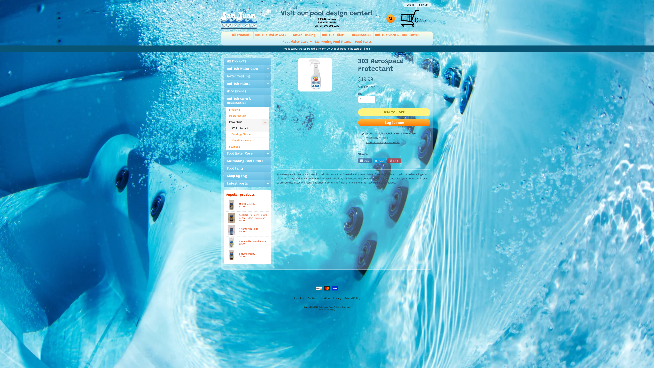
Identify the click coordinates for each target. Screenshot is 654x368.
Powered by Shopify (327, 310)
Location (325, 298)
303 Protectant (239, 128)
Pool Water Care (298, 42)
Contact (312, 298)
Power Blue (249, 122)
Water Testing (306, 36)
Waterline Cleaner (241, 140)
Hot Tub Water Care (273, 36)
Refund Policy (352, 298)
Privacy (337, 298)
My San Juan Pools (325, 307)
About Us (299, 298)
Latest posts (249, 184)
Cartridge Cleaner (241, 134)
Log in (410, 4)
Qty (360, 94)
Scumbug (234, 147)
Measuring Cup (237, 116)
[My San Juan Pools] (239, 19)
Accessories (361, 35)
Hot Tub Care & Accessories (399, 36)
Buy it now (394, 123)
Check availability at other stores (383, 142)
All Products (241, 35)
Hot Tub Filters (336, 36)
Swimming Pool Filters (333, 42)
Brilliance (234, 110)
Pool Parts (363, 42)
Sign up (423, 4)
